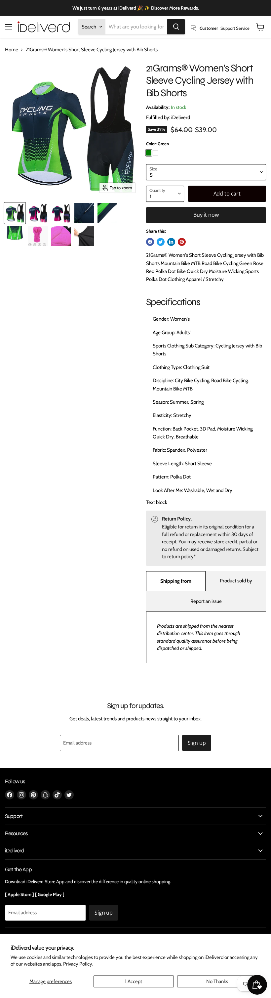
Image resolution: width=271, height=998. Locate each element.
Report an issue (206, 601)
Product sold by (236, 581)
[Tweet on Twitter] (161, 242)
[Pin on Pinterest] (182, 242)
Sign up (197, 743)
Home (11, 50)
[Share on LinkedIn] (171, 242)
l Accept (133, 981)
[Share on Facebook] (150, 242)
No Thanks (217, 981)
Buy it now (205, 214)
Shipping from (175, 581)
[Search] (176, 26)
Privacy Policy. (78, 964)
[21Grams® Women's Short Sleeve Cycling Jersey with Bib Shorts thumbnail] (14, 213)
